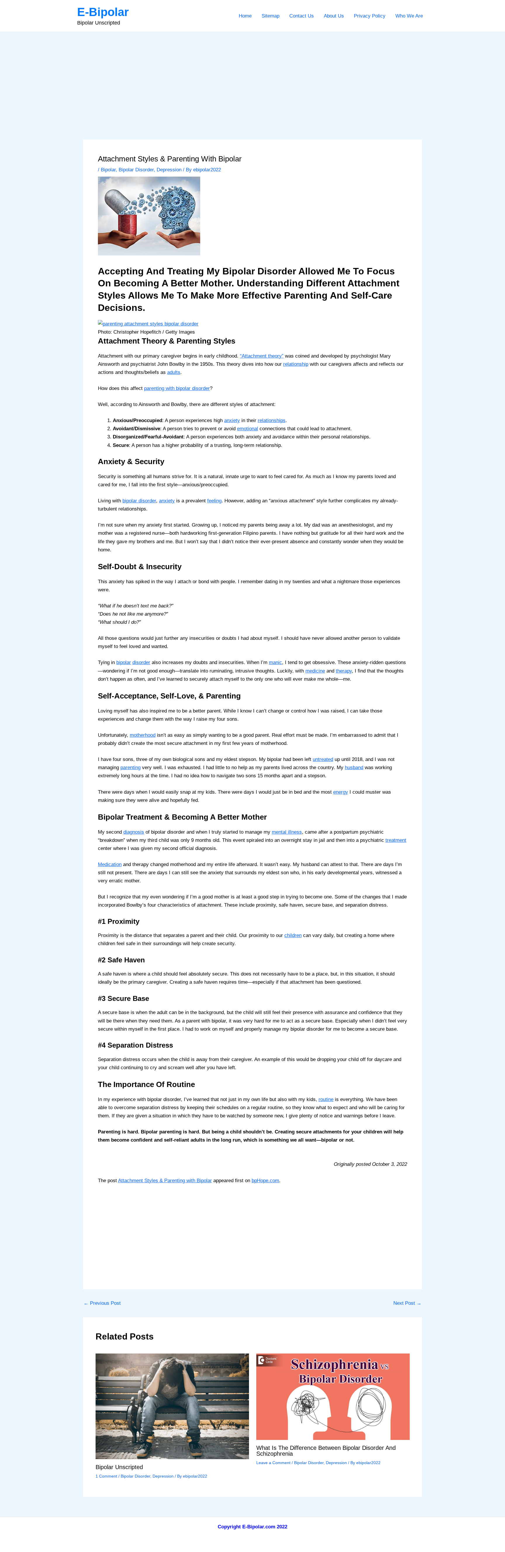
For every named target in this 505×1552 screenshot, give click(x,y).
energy (340, 792)
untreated (323, 759)
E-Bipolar (103, 12)
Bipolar (108, 170)
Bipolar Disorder (136, 170)
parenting (130, 767)
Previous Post (102, 1303)
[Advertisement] (252, 76)
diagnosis (133, 832)
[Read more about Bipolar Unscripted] (172, 1406)
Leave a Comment (273, 1462)
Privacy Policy (369, 16)
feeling (214, 501)
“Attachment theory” (261, 356)
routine (326, 1099)
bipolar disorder (139, 501)
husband (354, 767)
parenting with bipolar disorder (177, 388)
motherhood (142, 735)
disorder (141, 662)
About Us (334, 16)
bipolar (123, 662)
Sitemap (270, 16)
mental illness (287, 832)
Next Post (407, 1303)
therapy (344, 671)
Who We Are (409, 16)
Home (245, 16)
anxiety (232, 420)
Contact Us (301, 16)
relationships (272, 420)
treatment (395, 840)
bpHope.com (265, 1180)
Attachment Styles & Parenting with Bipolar (165, 1180)
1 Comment (106, 1476)
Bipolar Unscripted (119, 1467)
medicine (315, 671)
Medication (110, 864)
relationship (295, 364)
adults (173, 372)
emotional (247, 428)
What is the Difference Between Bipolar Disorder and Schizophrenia (326, 1451)
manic (275, 662)
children (293, 935)
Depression (169, 170)
